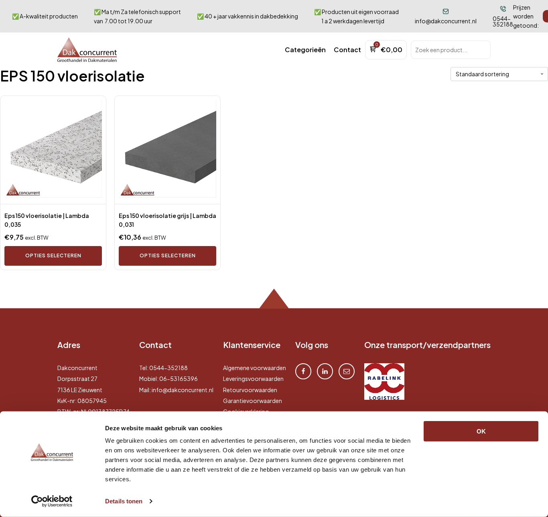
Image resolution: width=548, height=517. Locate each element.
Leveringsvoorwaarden (253, 378)
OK (481, 431)
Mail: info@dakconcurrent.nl (176, 389)
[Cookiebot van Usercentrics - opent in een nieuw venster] (52, 501)
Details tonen (123, 501)
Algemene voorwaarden (254, 367)
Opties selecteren (53, 255)
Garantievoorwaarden (252, 400)
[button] (305, 50)
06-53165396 (178, 378)
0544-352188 (168, 367)
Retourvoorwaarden (250, 389)
